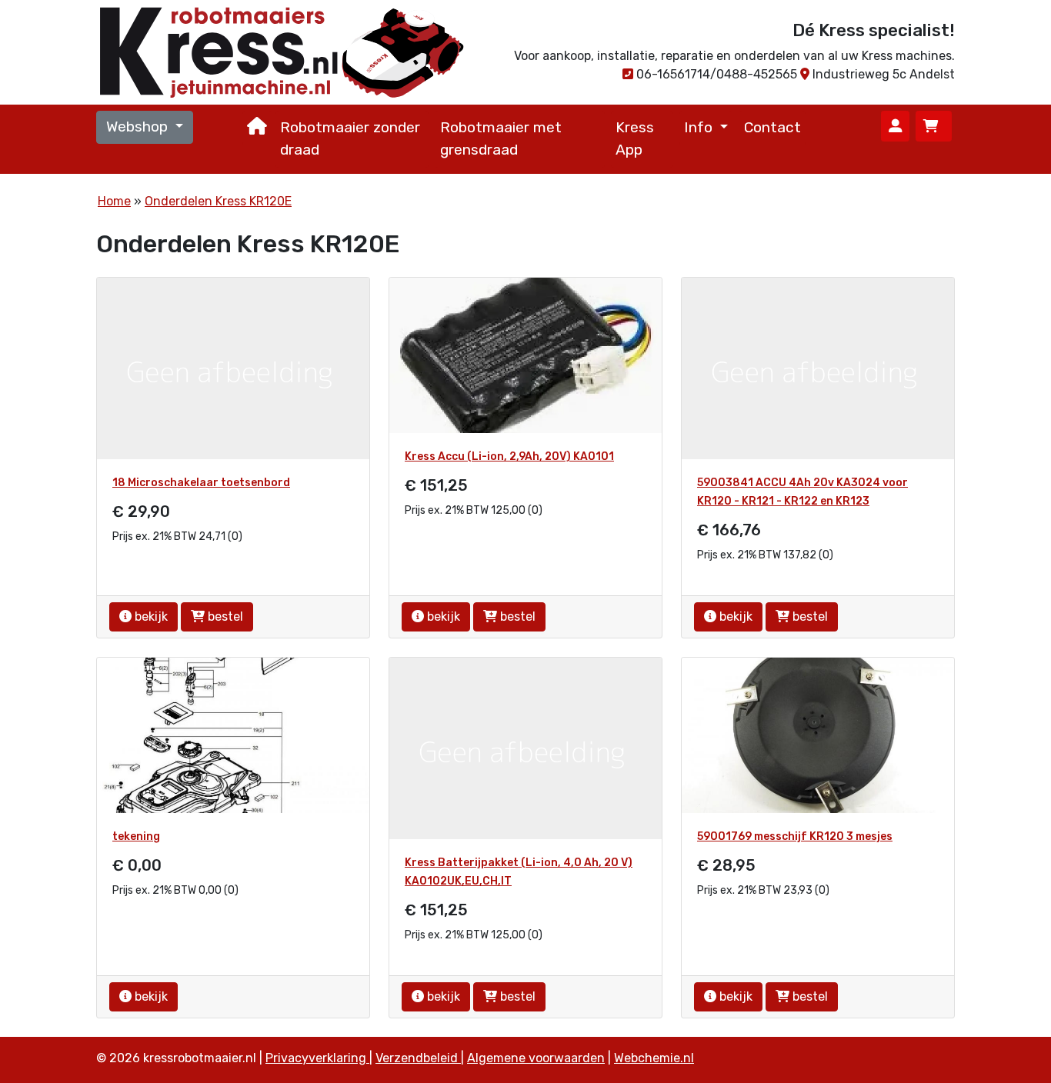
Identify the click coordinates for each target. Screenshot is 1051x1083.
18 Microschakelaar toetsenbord (201, 482)
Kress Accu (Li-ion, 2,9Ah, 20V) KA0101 (509, 456)
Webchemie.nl (654, 1058)
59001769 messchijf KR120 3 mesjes (795, 836)
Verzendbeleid (418, 1058)
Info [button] (700, 127)
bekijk (150, 616)
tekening (136, 836)
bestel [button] (224, 616)
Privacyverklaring (317, 1058)
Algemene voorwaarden (536, 1058)
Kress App (635, 138)
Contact (772, 127)
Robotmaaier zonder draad (350, 138)
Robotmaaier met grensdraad (501, 138)
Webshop (139, 126)
